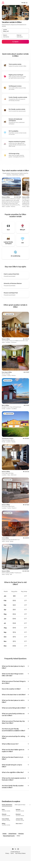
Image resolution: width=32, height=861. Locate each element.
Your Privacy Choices (20, 853)
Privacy (7, 853)
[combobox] (15, 31)
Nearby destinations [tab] (7, 804)
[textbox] (8, 37)
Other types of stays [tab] (20, 804)
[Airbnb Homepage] (3, 2)
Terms (12, 853)
